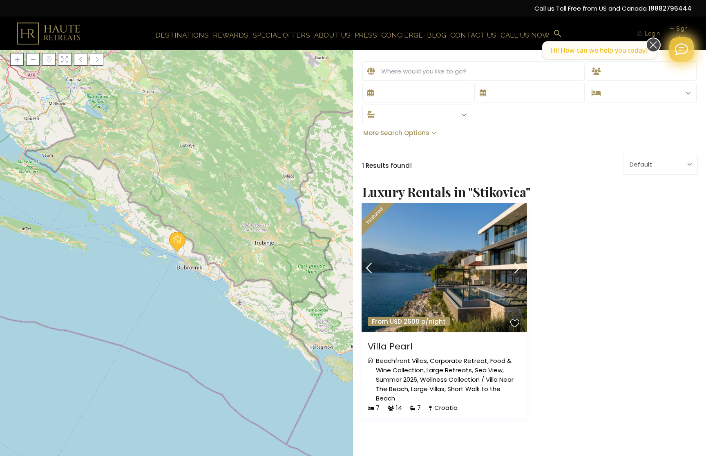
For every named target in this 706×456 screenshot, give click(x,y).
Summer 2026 (396, 379)
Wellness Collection (450, 379)
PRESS (366, 35)
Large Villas (428, 389)
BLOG (436, 35)
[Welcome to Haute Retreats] (681, 49)
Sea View (489, 370)
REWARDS (230, 35)
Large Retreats (449, 370)
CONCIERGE (402, 35)
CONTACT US (473, 35)
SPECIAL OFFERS (281, 35)
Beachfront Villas (401, 360)
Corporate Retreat (458, 360)
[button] (558, 34)
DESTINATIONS (182, 35)
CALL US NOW (525, 35)
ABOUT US (332, 35)
